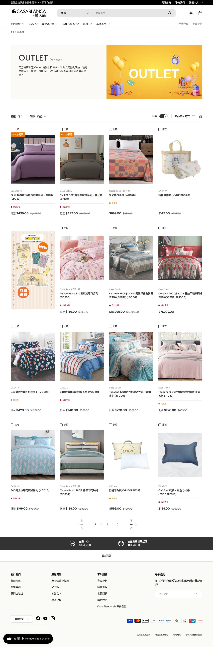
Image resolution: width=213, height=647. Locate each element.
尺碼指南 (166, 2)
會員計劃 (197, 24)
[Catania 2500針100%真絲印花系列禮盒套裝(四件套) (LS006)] (131, 258)
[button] (200, 13)
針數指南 (56, 593)
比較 (154, 116)
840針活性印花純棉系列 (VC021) (30, 392)
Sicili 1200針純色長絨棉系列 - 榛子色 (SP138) (81, 197)
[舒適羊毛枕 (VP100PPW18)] (131, 455)
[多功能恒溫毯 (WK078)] (131, 159)
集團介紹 (16, 580)
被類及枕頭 (69, 24)
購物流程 (102, 587)
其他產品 (101, 24)
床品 (31, 24)
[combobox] (116, 13)
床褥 (85, 24)
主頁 (12, 32)
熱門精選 (16, 24)
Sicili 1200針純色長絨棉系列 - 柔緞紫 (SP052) (32, 197)
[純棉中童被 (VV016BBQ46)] (180, 159)
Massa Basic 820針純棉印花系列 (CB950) (79, 295)
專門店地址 (17, 593)
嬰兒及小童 (48, 24)
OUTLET (20, 32)
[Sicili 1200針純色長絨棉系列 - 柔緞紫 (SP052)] (33, 159)
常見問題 (102, 593)
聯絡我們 (180, 2)
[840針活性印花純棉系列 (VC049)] (82, 356)
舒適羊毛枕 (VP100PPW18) (124, 490)
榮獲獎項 (16, 587)
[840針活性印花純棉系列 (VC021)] (33, 356)
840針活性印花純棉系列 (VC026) (30, 490)
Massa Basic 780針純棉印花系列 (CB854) (79, 492)
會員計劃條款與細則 (194, 635)
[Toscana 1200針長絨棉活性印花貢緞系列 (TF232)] (180, 356)
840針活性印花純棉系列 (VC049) (79, 392)
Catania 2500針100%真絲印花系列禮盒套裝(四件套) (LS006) (131, 295)
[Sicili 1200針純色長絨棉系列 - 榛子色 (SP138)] (82, 159)
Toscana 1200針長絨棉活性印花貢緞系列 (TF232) (179, 393)
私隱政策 (177, 635)
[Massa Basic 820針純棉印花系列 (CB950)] (82, 258)
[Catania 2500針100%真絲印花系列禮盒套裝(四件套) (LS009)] (180, 258)
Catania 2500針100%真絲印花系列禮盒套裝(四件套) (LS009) (180, 295)
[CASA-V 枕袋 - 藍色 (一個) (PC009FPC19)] (180, 455)
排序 (32, 116)
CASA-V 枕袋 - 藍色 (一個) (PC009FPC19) (174, 492)
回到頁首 (106, 555)
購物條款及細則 (161, 635)
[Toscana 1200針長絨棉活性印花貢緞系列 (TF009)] (131, 356)
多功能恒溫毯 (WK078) (122, 195)
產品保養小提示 (60, 580)
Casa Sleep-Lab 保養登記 (111, 606)
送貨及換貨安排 (143, 635)
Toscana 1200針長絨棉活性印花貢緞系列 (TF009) (130, 393)
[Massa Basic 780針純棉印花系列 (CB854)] (82, 455)
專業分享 (183, 24)
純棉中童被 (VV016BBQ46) (174, 195)
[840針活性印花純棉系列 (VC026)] (33, 455)
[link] (79, 524)
